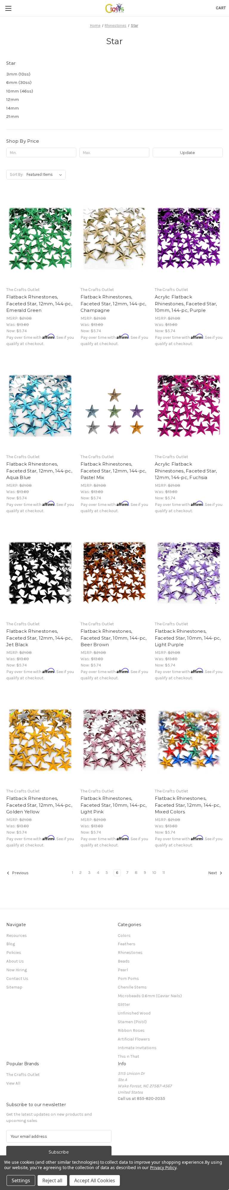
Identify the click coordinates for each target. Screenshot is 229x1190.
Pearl (123, 969)
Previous (20, 872)
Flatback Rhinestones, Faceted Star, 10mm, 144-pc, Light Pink (114, 805)
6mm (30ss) (19, 82)
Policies (13, 952)
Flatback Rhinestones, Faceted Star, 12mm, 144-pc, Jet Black (39, 637)
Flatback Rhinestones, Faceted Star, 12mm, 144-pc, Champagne (113, 303)
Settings (21, 1180)
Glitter (124, 1004)
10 (154, 872)
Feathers (126, 943)
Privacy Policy (163, 1167)
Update (187, 152)
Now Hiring (16, 969)
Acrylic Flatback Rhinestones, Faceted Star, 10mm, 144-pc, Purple (186, 303)
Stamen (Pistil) (132, 1021)
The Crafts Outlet (23, 1074)
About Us (15, 961)
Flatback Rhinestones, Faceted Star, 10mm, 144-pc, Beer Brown (114, 637)
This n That (128, 1056)
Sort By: (16, 174)
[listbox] (45, 174)
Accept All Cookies (94, 1180)
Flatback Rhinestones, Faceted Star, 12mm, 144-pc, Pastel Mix (113, 470)
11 (164, 872)
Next (213, 872)
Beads (124, 961)
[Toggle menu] (8, 8)
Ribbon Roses (131, 1030)
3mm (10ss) (18, 74)
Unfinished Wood (134, 1013)
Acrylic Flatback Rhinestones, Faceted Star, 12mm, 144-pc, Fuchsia (186, 470)
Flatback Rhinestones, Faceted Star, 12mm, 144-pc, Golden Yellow (39, 805)
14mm (12, 108)
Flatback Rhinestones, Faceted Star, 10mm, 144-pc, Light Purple (188, 637)
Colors (124, 935)
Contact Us (17, 978)
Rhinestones (130, 952)
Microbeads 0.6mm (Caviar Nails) (150, 995)
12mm (12, 99)
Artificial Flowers (134, 1039)
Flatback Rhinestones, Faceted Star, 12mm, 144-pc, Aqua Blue (39, 470)
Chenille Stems (132, 987)
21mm (12, 116)
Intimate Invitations (137, 1047)
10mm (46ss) (19, 91)
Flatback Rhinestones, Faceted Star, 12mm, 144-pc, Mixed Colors (188, 805)
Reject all (52, 1180)
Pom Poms (128, 978)
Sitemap (14, 987)
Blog (10, 943)
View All (13, 1083)
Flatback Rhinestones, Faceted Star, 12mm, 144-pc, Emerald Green (39, 303)
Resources (16, 935)
